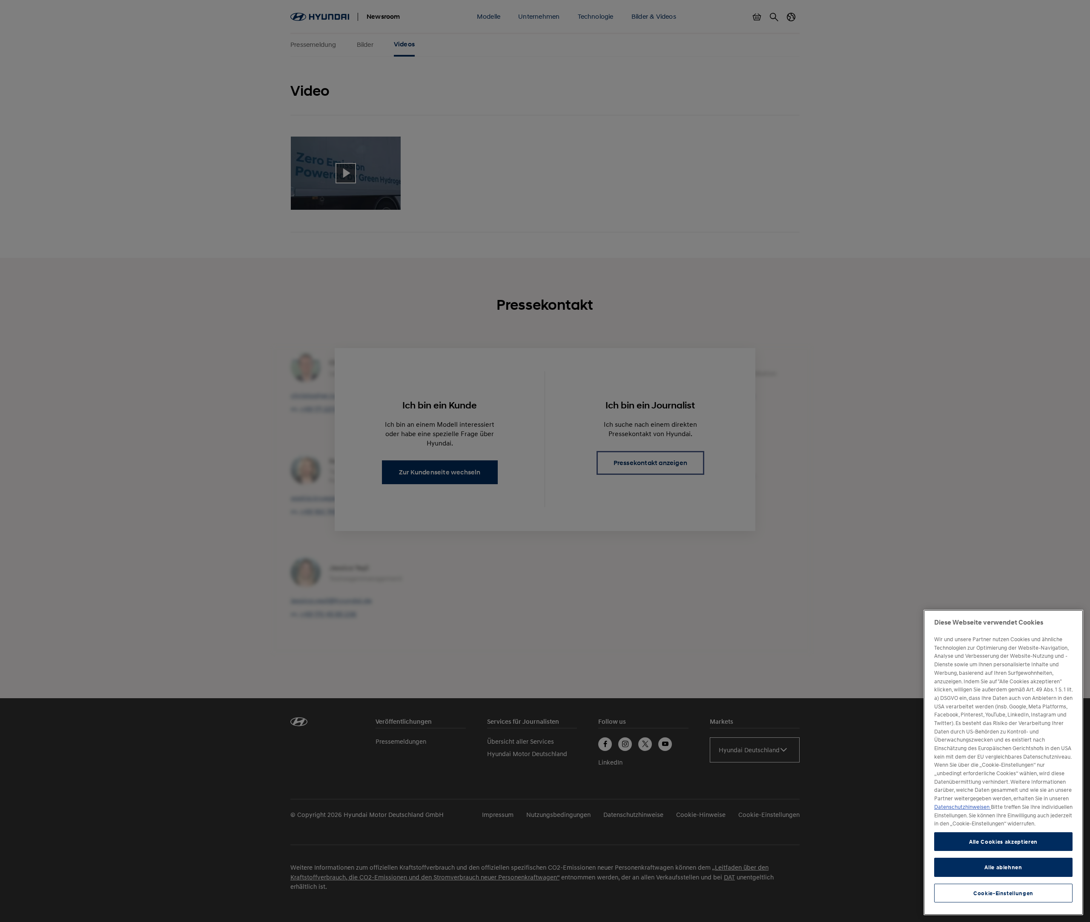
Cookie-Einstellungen (1003, 893)
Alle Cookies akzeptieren (1003, 841)
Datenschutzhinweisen (962, 806)
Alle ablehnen (1003, 867)
